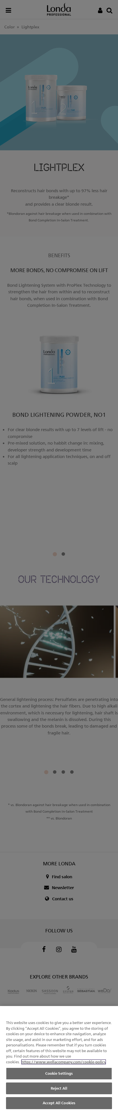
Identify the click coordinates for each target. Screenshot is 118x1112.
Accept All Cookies (59, 1102)
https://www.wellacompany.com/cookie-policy (63, 1061)
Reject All (59, 1088)
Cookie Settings (59, 1073)
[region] (59, 1059)
